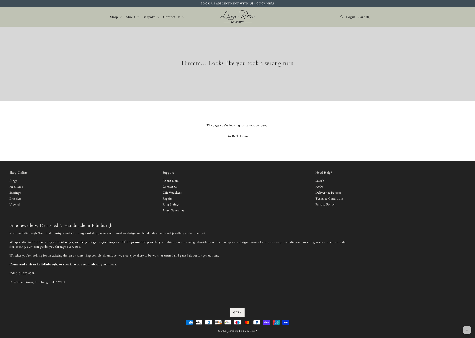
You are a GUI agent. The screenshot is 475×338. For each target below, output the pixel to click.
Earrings (15, 193)
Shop (114, 16)
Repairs (168, 199)
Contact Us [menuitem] (172, 16)
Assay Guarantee (173, 210)
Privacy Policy (325, 205)
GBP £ (237, 312)
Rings (13, 181)
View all (15, 205)
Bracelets (15, 199)
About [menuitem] (130, 16)
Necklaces (16, 187)
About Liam (171, 181)
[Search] (342, 16)
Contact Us (170, 187)
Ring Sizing (171, 205)
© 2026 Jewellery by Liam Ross (236, 331)
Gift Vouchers (172, 193)
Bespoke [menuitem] (149, 16)
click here (265, 3)
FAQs (319, 187)
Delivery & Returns (328, 193)
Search (319, 181)
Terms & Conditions (329, 199)
